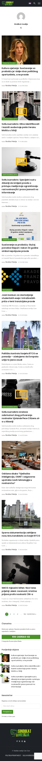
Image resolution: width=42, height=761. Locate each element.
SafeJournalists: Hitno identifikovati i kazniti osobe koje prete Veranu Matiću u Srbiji (20, 127)
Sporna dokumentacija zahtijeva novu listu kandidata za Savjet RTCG (21, 534)
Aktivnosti (7, 290)
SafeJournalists (10, 119)
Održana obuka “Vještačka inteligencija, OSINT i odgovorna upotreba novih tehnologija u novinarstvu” (18, 478)
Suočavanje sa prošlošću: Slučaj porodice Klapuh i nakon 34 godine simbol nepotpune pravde (20, 248)
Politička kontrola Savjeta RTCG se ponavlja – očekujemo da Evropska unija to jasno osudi (20, 356)
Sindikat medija (21, 24)
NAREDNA (31, 614)
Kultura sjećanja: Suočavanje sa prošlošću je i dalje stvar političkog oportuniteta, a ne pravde (20, 71)
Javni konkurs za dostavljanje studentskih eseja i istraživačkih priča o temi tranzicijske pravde (18, 298)
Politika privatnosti (13, 756)
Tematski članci (9, 63)
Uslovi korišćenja (30, 756)
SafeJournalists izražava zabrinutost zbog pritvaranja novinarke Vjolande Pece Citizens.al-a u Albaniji (21, 416)
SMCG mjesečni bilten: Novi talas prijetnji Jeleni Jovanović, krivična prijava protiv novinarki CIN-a (19, 591)
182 (25, 614)
